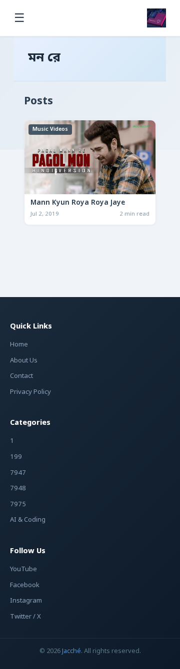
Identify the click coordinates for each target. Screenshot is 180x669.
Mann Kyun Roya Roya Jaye (77, 203)
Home (19, 344)
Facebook (25, 585)
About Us (24, 360)
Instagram (26, 601)
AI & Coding (28, 520)
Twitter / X (25, 617)
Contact (21, 376)
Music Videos (50, 129)
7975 (18, 504)
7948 (18, 488)
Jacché (71, 651)
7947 (18, 473)
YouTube (23, 569)
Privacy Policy (30, 392)
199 (16, 457)
